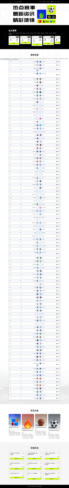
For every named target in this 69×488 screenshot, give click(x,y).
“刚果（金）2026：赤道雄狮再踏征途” (32, 474)
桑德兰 (43, 105)
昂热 (35, 174)
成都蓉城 (35, 88)
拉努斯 (35, 232)
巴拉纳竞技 (44, 290)
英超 (11, 85)
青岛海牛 (35, 353)
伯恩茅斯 (43, 171)
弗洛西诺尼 (34, 184)
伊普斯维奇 (34, 105)
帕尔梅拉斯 (34, 197)
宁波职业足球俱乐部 (36, 68)
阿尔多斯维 (34, 204)
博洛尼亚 (35, 280)
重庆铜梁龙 (35, 161)
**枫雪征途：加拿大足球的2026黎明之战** (15, 464)
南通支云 (35, 73)
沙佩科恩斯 (34, 264)
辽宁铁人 (35, 148)
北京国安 (35, 95)
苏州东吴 (43, 82)
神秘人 (44, 274)
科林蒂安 (44, 267)
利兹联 (43, 108)
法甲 (11, 174)
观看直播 (58, 61)
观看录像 (17, 458)
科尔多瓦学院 (44, 207)
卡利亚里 (43, 121)
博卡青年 (43, 239)
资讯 (55, 1)
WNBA (13, 141)
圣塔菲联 (43, 204)
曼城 (35, 171)
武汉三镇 (35, 61)
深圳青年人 (34, 151)
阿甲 (11, 204)
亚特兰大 (35, 187)
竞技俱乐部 (34, 239)
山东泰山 (44, 98)
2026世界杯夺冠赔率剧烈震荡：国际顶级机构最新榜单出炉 (32, 454)
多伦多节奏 (35, 277)
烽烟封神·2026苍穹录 (12, 431)
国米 (35, 118)
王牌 (43, 277)
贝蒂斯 (43, 300)
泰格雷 (35, 252)
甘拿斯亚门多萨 (44, 222)
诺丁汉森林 (34, 108)
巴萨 (35, 323)
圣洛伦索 (43, 217)
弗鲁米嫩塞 (34, 128)
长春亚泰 (35, 154)
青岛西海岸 (35, 98)
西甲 (11, 300)
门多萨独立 (44, 229)
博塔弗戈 (35, 290)
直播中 (14, 43)
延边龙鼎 (43, 68)
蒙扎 (42, 118)
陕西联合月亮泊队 (36, 363)
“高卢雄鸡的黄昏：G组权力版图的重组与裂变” (50, 464)
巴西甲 (12, 128)
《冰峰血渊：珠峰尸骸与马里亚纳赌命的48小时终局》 (16, 433)
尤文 (42, 184)
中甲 (11, 69)
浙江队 (36, 356)
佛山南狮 (43, 154)
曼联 (43, 85)
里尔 (43, 174)
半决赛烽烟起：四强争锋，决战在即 (14, 427)
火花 (36, 141)
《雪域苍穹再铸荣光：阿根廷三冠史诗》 (32, 464)
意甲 (11, 115)
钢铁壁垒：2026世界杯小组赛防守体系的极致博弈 (50, 474)
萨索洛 (43, 187)
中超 (12, 61)
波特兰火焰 (35, 274)
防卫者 (43, 214)
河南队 (44, 148)
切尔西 (43, 287)
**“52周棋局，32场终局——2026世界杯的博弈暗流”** (55, 438)
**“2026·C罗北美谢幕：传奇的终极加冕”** (41, 433)
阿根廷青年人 (44, 232)
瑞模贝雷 (44, 128)
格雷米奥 (44, 194)
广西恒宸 (35, 82)
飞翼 (36, 257)
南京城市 (43, 151)
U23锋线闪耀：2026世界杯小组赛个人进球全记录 (15, 454)
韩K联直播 (10, 34)
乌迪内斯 (35, 115)
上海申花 (44, 88)
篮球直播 (48, 1)
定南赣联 (35, 164)
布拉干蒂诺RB (34, 194)
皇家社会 (43, 313)
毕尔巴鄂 (43, 323)
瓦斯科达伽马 (44, 197)
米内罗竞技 (44, 131)
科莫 (42, 115)
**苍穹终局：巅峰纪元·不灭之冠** (15, 473)
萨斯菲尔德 (44, 242)
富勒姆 (35, 287)
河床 (35, 242)
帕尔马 (35, 121)
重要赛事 (52, 1)
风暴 (43, 257)
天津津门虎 (44, 61)
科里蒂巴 (35, 267)
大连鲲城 (35, 398)
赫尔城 (35, 85)
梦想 (43, 297)
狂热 (36, 343)
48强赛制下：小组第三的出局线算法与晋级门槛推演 (50, 454)
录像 (58, 1)
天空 (43, 391)
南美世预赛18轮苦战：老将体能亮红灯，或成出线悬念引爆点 (30, 434)
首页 (40, 1)
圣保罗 (43, 264)
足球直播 (43, 1)
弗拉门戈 (44, 138)
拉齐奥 (43, 280)
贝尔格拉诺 (34, 214)
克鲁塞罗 (35, 138)
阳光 (43, 141)
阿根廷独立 (34, 229)
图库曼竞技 (34, 207)
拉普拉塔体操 (34, 222)
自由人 (36, 391)
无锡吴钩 (43, 375)
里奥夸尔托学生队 (36, 217)
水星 (36, 310)
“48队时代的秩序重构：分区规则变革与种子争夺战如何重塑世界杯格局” (32, 435)
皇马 (35, 313)
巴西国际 (35, 131)
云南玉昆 (44, 95)
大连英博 (44, 161)
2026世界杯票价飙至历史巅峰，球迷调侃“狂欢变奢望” (16, 432)
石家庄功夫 (44, 164)
